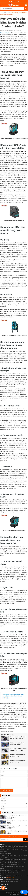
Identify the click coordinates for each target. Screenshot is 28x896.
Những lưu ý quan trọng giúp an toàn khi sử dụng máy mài (18, 749)
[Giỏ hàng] (26, 5)
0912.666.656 (10, 877)
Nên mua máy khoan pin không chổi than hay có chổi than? (18, 737)
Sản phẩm (3, 803)
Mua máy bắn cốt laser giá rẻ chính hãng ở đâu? (17, 755)
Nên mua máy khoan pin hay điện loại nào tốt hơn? (17, 743)
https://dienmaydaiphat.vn (12, 881)
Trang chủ (3, 798)
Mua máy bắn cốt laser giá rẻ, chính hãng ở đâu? (17, 761)
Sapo (17, 894)
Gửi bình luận (7, 790)
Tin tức (3, 806)
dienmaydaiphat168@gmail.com (12, 879)
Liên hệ (3, 808)
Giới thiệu (3, 800)
